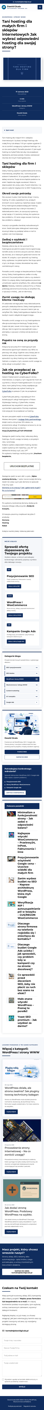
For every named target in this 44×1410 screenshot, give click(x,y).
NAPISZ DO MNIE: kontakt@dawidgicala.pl (22, 1272)
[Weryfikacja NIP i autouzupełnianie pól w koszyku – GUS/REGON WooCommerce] (11, 904)
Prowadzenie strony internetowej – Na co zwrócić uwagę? (18, 1151)
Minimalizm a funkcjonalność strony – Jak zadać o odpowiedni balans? (27, 820)
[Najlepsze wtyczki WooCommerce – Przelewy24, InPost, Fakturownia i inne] (11, 835)
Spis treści (10, 130)
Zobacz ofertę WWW (14, 615)
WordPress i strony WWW (14, 17)
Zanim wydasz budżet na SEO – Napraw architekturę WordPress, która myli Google (27, 888)
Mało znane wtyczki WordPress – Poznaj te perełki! (26, 1005)
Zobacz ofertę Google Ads (16, 641)
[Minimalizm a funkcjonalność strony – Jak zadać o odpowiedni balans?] (11, 814)
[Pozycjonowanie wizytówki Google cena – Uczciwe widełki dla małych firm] (11, 859)
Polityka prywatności (15, 1406)
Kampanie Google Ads (14, 787)
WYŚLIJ (22, 1387)
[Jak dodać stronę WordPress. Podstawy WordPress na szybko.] (22, 1190)
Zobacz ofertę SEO (14, 586)
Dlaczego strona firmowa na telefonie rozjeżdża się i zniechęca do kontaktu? (27, 931)
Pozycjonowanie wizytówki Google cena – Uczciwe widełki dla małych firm (27, 865)
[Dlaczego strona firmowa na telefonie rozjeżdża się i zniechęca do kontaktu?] (11, 925)
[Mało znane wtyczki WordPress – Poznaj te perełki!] (11, 1000)
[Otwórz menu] (40, 7)
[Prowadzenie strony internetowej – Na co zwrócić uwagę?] (22, 1130)
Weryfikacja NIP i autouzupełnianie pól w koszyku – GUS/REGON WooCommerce (27, 910)
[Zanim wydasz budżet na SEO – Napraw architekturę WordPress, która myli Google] (11, 880)
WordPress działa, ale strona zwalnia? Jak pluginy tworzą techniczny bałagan (22, 1091)
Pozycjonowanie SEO (14, 781)
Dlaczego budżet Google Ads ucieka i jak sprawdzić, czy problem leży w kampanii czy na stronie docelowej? (27, 957)
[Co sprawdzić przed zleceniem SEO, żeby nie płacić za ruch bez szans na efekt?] (11, 976)
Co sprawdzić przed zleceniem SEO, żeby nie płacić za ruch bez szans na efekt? (27, 984)
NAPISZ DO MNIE (22, 757)
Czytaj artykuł (11, 1111)
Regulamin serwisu (30, 1406)
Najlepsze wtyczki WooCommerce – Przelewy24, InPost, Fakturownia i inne (27, 842)
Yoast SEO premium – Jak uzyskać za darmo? (27, 1021)
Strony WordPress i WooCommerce (18, 784)
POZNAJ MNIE (22, 752)
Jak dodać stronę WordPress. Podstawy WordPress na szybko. (18, 1211)
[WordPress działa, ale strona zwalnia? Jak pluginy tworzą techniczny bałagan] (22, 1070)
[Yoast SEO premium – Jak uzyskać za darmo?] (11, 1018)
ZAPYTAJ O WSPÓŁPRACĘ (15, 793)
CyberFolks (6, 391)
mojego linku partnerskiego (29, 419)
